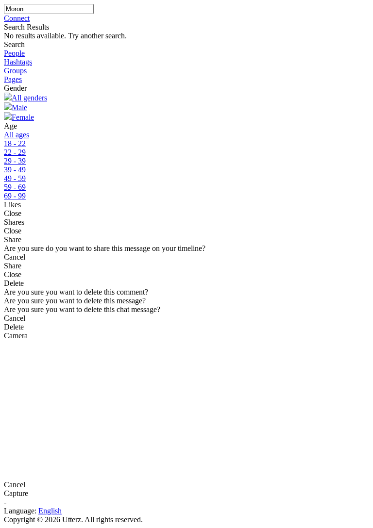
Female (23, 117)
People (14, 53)
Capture (16, 493)
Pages (13, 79)
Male (19, 107)
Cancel (14, 257)
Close (12, 213)
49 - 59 (15, 178)
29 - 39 (15, 161)
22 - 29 (15, 152)
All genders (29, 98)
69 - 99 (15, 196)
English (50, 511)
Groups (15, 70)
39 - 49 (15, 169)
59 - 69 (15, 187)
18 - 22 (15, 143)
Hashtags (18, 62)
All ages (16, 135)
